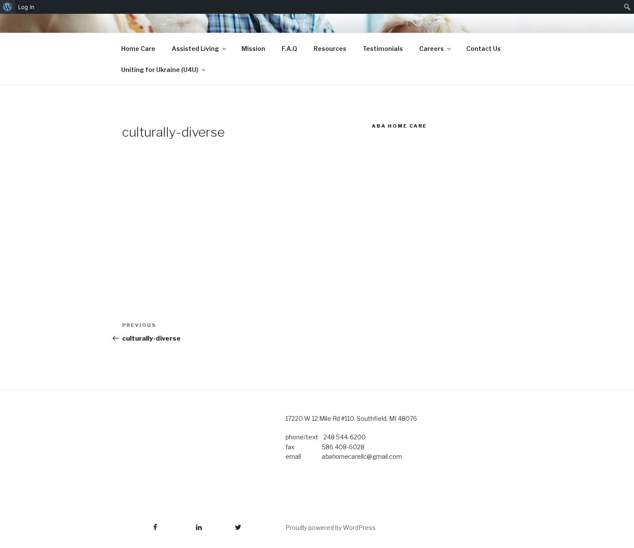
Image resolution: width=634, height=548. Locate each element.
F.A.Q (289, 48)
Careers (431, 48)
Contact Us (483, 48)
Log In (26, 6)
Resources (330, 48)
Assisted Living (195, 48)
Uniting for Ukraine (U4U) (159, 69)
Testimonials (383, 48)
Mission (253, 48)
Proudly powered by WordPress (331, 527)
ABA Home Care (399, 126)
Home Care (138, 48)
